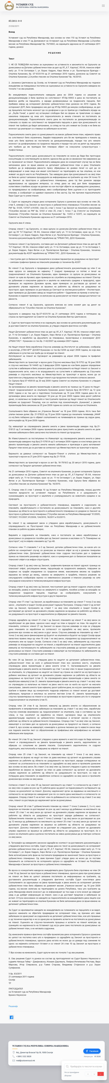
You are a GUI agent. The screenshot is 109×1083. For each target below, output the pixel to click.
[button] (103, 5)
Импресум (88, 1056)
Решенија (13, 1006)
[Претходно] (88, 1074)
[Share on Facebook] (11, 1017)
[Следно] (94, 1074)
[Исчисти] (100, 1074)
